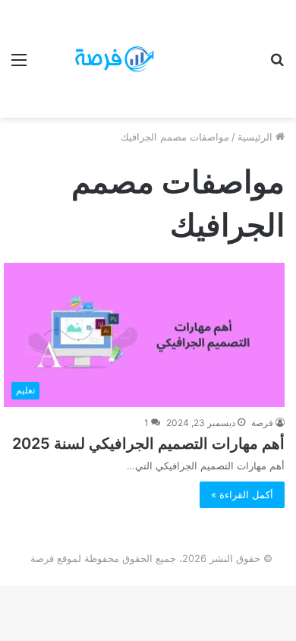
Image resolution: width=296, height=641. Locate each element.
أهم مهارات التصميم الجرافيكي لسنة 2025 (148, 443)
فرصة (262, 422)
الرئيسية (257, 137)
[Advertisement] (208, 55)
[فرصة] (98, 58)
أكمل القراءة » (242, 494)
